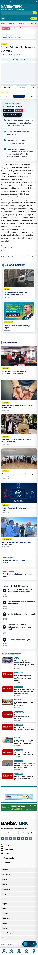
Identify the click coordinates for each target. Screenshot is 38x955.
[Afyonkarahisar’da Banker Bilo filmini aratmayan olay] (7, 752)
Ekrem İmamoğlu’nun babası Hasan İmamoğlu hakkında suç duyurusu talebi (24, 691)
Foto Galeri (10, 2)
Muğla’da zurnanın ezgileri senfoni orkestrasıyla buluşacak (23, 716)
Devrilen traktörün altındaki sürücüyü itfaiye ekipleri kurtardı (24, 778)
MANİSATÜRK (11, 6)
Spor (4, 908)
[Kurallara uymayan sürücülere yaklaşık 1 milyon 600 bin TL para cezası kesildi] (7, 763)
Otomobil (5, 899)
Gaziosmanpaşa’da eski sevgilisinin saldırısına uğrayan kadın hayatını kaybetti (22, 677)
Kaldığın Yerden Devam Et (12, 115)
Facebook (22, 87)
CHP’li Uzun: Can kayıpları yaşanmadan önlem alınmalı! (16, 543)
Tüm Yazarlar (31, 23)
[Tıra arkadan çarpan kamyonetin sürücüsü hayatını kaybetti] (19, 278)
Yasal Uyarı (12, 23)
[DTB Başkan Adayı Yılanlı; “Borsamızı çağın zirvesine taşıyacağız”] (7, 702)
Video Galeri (6, 918)
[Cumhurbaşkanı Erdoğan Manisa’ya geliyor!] (19, 311)
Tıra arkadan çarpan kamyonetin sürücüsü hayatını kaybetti (15, 294)
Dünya (4, 923)
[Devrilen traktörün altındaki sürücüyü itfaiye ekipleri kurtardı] (7, 776)
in (26, 838)
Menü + (33, 18)
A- (6, 96)
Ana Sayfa (5, 35)
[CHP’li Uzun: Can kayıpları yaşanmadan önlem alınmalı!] (19, 527)
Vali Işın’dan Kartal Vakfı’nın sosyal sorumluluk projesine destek (15, 372)
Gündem (17, 2)
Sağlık (4, 904)
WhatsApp (7, 87)
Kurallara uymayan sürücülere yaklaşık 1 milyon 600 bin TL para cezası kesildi (24, 765)
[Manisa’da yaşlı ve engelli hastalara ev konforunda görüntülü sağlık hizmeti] (7, 740)
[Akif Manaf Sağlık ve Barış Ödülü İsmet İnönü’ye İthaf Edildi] (19, 424)
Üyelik (21, 23)
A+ (32, 96)
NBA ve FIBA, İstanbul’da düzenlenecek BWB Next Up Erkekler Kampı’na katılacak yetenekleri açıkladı (24, 663)
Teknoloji (5, 913)
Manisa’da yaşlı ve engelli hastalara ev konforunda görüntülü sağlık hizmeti (23, 741)
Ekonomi (3, 2)
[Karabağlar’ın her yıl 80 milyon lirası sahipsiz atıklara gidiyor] (19, 458)
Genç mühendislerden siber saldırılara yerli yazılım (18, 509)
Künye (3, 23)
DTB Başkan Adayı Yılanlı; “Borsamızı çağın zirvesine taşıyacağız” (23, 703)
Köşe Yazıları (31, 2)
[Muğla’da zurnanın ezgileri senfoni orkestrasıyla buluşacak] (7, 714)
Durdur (19, 110)
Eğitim (24, 2)
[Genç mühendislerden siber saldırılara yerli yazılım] (19, 493)
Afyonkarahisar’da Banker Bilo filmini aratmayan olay (23, 753)
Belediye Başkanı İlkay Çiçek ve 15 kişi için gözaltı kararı (17, 406)
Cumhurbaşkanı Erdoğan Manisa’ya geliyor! (17, 327)
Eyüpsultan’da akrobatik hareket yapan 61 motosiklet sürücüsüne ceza (24, 729)
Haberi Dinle (8, 110)
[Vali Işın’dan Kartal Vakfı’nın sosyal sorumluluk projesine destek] (19, 356)
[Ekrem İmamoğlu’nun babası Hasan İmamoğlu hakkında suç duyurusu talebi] (7, 689)
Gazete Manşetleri (8, 933)
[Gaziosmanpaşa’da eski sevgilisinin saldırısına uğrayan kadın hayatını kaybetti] (7, 675)
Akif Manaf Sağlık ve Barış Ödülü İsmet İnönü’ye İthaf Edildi (16, 441)
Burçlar (4, 928)
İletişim (7, 862)
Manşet (4, 894)
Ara (35, 13)
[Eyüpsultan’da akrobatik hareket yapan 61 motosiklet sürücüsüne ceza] (7, 727)
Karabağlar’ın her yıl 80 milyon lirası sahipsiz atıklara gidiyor (18, 475)
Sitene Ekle (6, 938)
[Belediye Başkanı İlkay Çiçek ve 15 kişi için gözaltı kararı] (19, 390)
